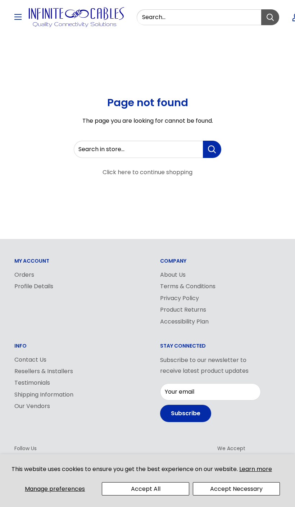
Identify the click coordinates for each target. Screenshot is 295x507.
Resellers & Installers (43, 371)
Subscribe (185, 413)
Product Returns (183, 309)
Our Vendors (32, 406)
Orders (24, 275)
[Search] (270, 17)
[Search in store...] (212, 149)
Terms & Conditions (187, 286)
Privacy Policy (179, 298)
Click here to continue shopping (147, 172)
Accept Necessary (236, 489)
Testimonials (32, 383)
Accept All (145, 489)
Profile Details (33, 286)
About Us (173, 275)
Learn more (255, 469)
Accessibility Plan (184, 321)
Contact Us (30, 360)
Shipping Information (43, 394)
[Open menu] (18, 17)
